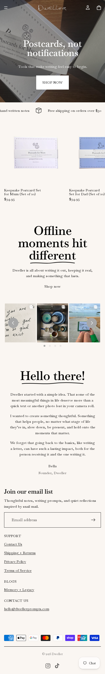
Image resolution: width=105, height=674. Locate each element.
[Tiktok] (57, 666)
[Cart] (98, 7)
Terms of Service (18, 570)
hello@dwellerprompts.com (26, 608)
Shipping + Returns (20, 552)
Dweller (57, 654)
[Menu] (6, 8)
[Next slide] (95, 161)
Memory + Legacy (19, 589)
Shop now (52, 82)
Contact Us (13, 544)
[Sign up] (93, 520)
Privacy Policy (15, 561)
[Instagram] (48, 666)
